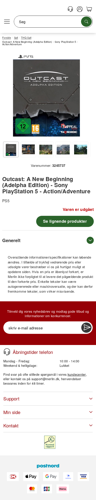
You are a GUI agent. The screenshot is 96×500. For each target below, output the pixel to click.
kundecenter (77, 374)
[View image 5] (80, 149)
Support (11, 398)
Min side (11, 412)
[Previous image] (8, 95)
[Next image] (83, 95)
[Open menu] (7, 22)
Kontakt (11, 425)
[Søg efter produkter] (86, 21)
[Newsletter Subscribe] (86, 327)
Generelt (11, 240)
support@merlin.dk (45, 379)
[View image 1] (11, 149)
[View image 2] (28, 149)
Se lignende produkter (65, 221)
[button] (46, 94)
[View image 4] (63, 149)
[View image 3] (46, 149)
